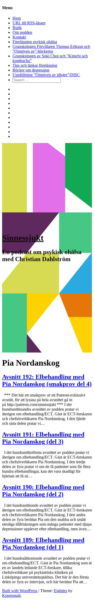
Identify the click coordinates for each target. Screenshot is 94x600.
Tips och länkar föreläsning (35, 65)
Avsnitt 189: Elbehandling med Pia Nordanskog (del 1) (43, 544)
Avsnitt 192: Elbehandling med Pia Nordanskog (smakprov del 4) (47, 380)
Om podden (22, 32)
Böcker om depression (31, 70)
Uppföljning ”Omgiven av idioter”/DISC (46, 75)
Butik (17, 27)
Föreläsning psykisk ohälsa (35, 42)
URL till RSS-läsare (29, 23)
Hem (17, 18)
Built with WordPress (19, 590)
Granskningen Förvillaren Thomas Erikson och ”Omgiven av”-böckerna (51, 48)
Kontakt (19, 37)
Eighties (60, 590)
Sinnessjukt (23, 238)
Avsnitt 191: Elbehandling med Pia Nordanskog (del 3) (43, 438)
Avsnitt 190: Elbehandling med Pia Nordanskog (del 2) (43, 491)
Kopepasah (11, 595)
